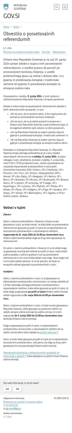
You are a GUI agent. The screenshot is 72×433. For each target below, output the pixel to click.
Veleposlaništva (58, 52)
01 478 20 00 (12, 405)
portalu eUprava (48, 332)
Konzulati (46, 52)
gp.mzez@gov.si (13, 408)
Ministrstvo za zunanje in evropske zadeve (21, 52)
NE (17, 389)
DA (7, 389)
